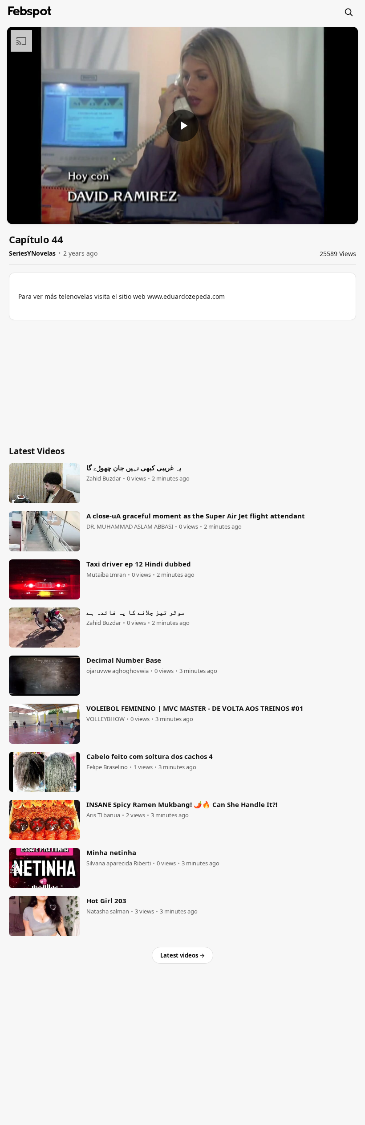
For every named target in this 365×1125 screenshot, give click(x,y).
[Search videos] (348, 12)
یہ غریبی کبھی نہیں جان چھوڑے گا (133, 467)
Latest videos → (182, 955)
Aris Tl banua (103, 815)
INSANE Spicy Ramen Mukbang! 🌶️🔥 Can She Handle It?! (181, 804)
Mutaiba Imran (106, 575)
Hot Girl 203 (106, 900)
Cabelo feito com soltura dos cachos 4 (149, 756)
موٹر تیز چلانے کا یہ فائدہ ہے (135, 611)
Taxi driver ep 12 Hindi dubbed (138, 563)
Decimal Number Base (123, 660)
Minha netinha (111, 852)
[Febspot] (30, 12)
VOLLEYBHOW (105, 719)
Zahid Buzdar (103, 478)
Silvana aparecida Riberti (118, 863)
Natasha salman (107, 911)
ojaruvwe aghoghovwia (117, 671)
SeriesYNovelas (32, 253)
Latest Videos (37, 451)
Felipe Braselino (107, 767)
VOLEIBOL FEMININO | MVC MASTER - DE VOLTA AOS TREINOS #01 (195, 708)
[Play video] (182, 126)
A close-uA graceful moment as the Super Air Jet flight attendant (195, 515)
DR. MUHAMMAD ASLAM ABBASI (129, 526)
